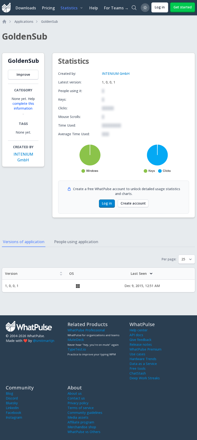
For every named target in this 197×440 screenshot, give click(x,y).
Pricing (48, 8)
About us (75, 393)
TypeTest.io (77, 349)
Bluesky (12, 403)
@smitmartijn (43, 340)
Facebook (13, 412)
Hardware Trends (142, 359)
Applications (23, 21)
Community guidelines (85, 412)
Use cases (137, 354)
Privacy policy (78, 403)
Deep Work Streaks (144, 378)
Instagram (14, 417)
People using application (76, 241)
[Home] (4, 21)
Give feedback (140, 339)
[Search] (134, 8)
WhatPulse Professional (86, 330)
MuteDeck (76, 339)
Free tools (137, 368)
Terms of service (81, 407)
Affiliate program (81, 422)
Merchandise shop (82, 427)
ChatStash (137, 373)
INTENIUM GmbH (115, 73)
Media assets (78, 417)
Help (93, 8)
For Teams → (116, 8)
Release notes (140, 344)
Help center (138, 330)
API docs (136, 335)
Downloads (25, 8)
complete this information (23, 106)
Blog (9, 393)
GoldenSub (49, 21)
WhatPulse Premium (145, 349)
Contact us (76, 398)
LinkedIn (12, 407)
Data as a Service (143, 363)
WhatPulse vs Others (84, 431)
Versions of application (23, 241)
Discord (12, 398)
